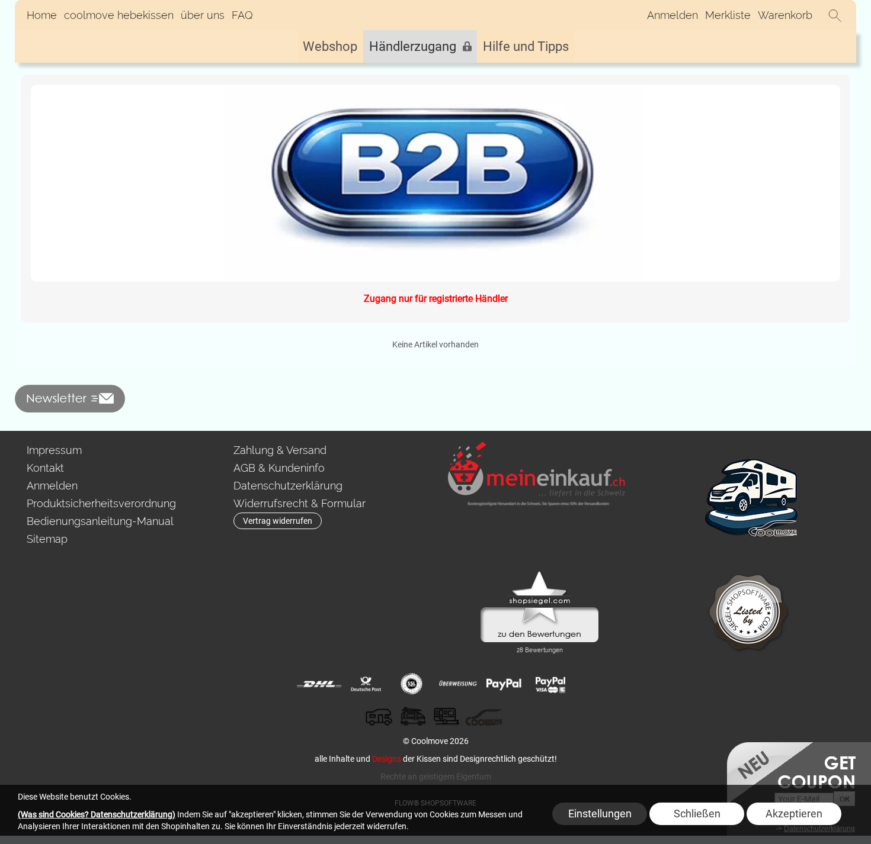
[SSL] (411, 684)
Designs (386, 759)
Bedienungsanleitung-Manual (100, 521)
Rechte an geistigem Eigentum (435, 776)
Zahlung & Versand (279, 450)
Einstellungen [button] (600, 813)
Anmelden (672, 15)
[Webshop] (330, 46)
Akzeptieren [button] (794, 813)
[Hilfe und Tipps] (526, 46)
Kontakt (45, 468)
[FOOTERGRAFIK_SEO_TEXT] (537, 446)
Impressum (54, 450)
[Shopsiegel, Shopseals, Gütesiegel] (539, 574)
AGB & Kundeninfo (279, 468)
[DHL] (319, 684)
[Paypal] (504, 684)
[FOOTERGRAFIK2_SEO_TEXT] (752, 446)
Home (42, 15)
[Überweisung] (458, 684)
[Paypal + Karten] (550, 684)
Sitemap (47, 539)
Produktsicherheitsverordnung (101, 503)
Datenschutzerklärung (287, 485)
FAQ (242, 15)
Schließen (697, 813)
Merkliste (728, 15)
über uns (203, 15)
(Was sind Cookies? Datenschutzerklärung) (96, 814)
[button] (835, 15)
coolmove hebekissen (119, 15)
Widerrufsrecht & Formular (299, 503)
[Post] (365, 684)
